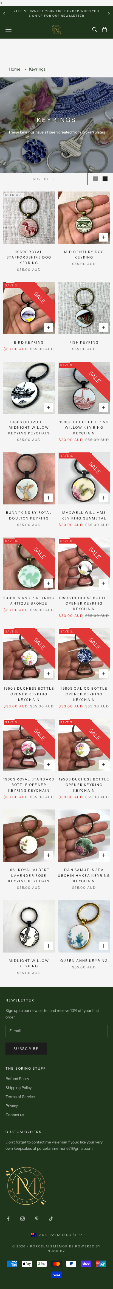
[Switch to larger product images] (95, 179)
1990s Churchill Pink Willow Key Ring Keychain (84, 427)
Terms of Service (20, 1096)
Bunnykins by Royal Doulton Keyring (29, 515)
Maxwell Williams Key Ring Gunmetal (84, 515)
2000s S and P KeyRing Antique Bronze (28, 600)
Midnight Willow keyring (29, 963)
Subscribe (26, 1048)
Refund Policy (17, 1078)
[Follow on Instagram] (22, 1218)
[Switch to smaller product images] (105, 179)
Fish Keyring (84, 342)
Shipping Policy (18, 1087)
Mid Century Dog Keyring (84, 254)
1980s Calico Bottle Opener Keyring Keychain (84, 694)
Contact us (14, 1114)
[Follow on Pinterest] (36, 1218)
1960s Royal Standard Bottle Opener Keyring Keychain (29, 784)
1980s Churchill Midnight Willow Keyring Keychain (29, 427)
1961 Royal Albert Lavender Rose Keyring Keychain (29, 875)
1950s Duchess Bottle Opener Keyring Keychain (84, 603)
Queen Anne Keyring (84, 961)
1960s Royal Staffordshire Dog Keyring (29, 257)
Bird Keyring (29, 342)
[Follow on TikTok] (51, 1218)
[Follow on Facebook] (8, 1218)
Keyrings (37, 69)
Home (14, 69)
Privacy (11, 1105)
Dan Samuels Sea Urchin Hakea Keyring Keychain (84, 875)
